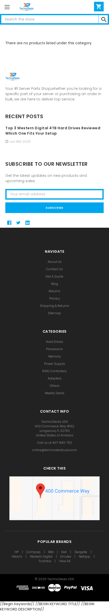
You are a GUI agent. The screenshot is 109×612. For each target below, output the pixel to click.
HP (17, 552)
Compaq (33, 552)
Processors (54, 349)
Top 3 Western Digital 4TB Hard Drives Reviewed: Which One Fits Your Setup (53, 130)
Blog (54, 284)
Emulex (65, 556)
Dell (64, 552)
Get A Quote (54, 276)
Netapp (84, 556)
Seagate (81, 552)
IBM (50, 552)
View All (64, 561)
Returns (54, 291)
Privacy (54, 298)
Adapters (55, 378)
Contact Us (54, 269)
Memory (54, 356)
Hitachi (17, 556)
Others (55, 386)
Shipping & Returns (54, 306)
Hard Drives (54, 342)
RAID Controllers (54, 371)
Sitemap (54, 313)
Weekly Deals (54, 393)
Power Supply (54, 364)
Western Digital (41, 556)
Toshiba (45, 561)
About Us (55, 262)
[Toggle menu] (7, 7)
